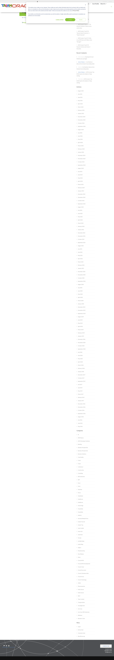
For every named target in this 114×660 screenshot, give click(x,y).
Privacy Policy (76, 10)
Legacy (79, 547)
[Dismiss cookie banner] (85, 5)
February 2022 (81, 226)
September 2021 (81, 242)
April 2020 (80, 297)
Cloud (79, 460)
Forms (79, 492)
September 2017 (81, 381)
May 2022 (80, 216)
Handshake (80, 495)
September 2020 (81, 281)
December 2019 (81, 307)
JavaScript (80, 534)
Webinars (80, 615)
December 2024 (81, 116)
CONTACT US (106, 646)
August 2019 (81, 316)
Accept (70, 19)
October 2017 (81, 378)
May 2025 (80, 100)
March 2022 (80, 223)
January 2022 (81, 229)
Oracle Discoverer (82, 570)
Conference (80, 466)
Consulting (80, 473)
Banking (80, 444)
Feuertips (80, 489)
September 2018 (81, 349)
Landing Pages (81, 541)
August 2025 (81, 90)
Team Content (81, 599)
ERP (79, 479)
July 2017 (80, 384)
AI (78, 434)
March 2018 (80, 365)
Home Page (80, 505)
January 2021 (81, 268)
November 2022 (81, 197)
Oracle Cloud (81, 566)
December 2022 (81, 194)
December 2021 (81, 232)
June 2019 (80, 320)
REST (79, 596)
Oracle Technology (82, 579)
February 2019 (81, 332)
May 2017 (80, 391)
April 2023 (80, 181)
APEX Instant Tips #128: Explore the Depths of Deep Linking (85, 73)
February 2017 (81, 397)
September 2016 (81, 413)
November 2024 (81, 120)
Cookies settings (59, 19)
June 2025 (80, 97)
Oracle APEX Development (84, 563)
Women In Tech (81, 618)
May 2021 (80, 255)
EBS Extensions (81, 476)
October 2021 (81, 239)
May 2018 (80, 358)
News (79, 557)
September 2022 (81, 203)
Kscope (79, 537)
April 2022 (80, 220)
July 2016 (80, 420)
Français (110, 1)
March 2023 (80, 184)
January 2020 (81, 303)
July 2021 (80, 249)
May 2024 (80, 139)
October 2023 (81, 161)
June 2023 (80, 174)
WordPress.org (81, 636)
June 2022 (80, 213)
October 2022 (81, 200)
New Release (81, 554)
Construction (81, 470)
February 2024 (81, 149)
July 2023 (80, 171)
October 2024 (81, 123)
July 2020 (80, 287)
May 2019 (80, 323)
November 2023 (81, 158)
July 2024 (80, 132)
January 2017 (81, 400)
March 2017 (80, 394)
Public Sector (81, 589)
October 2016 (81, 410)
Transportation (81, 602)
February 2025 (81, 110)
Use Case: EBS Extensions (83, 612)
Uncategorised (81, 605)
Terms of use (12, 647)
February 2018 (81, 368)
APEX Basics (81, 437)
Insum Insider (81, 528)
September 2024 (81, 126)
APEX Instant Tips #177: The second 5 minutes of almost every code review (84, 26)
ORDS (79, 583)
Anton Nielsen (81, 62)
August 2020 (81, 284)
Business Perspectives (83, 447)
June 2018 (80, 355)
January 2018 (81, 371)
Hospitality (80, 508)
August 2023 (81, 168)
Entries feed (80, 629)
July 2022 (80, 210)
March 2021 (80, 261)
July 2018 (80, 352)
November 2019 (81, 310)
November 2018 (81, 342)
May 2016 (80, 426)
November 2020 (81, 274)
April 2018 (80, 361)
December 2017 (81, 374)
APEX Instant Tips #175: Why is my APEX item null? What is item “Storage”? (84, 39)
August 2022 (81, 207)
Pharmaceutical (81, 586)
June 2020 (80, 291)
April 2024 (80, 142)
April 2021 (80, 258)
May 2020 (80, 294)
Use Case (80, 608)
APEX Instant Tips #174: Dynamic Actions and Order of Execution (83, 46)
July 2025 (80, 94)
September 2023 (81, 165)
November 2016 (81, 407)
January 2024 (81, 152)
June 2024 (80, 136)
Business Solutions (82, 454)
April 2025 (80, 103)
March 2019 (80, 329)
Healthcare (80, 499)
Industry (80, 515)
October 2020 (81, 278)
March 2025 (80, 107)
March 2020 (80, 300)
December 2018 (81, 339)
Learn (87, 3)
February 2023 (81, 187)
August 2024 (81, 129)
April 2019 (80, 326)
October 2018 (81, 345)
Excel (79, 483)
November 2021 (81, 236)
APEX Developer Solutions (84, 441)
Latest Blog (80, 544)
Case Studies (95, 3)
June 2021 (80, 252)
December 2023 (81, 155)
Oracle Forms (81, 576)
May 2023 (80, 178)
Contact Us (105, 1)
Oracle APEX (81, 560)
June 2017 (80, 387)
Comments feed (81, 633)
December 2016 (81, 403)
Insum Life (80, 531)
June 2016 (80, 423)
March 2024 (80, 145)
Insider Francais (81, 521)
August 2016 (81, 416)
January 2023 (81, 190)
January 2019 (81, 336)
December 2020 (81, 271)
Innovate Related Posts (83, 518)
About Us (102, 3)
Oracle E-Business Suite (83, 573)
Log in (79, 626)
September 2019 (81, 313)
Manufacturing (81, 550)
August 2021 (81, 245)
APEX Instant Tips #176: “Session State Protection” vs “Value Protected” (83, 33)
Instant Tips (80, 525)
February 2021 (81, 265)
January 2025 (81, 113)
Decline (80, 19)
